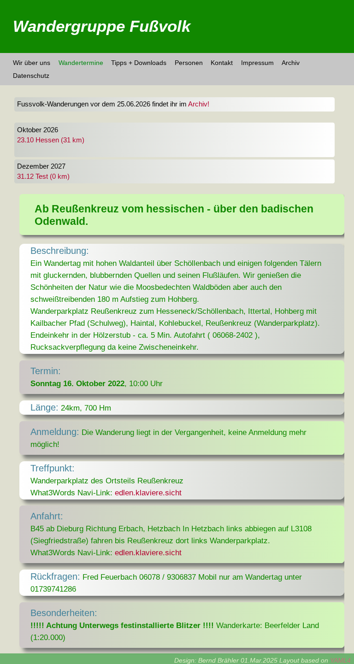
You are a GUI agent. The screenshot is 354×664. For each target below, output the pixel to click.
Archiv (291, 62)
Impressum (257, 62)
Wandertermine (81, 62)
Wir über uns (31, 62)
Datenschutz (31, 75)
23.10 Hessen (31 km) (50, 140)
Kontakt (222, 62)
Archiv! (198, 104)
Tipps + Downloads (138, 62)
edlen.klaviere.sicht (148, 492)
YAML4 (340, 660)
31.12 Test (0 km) (43, 176)
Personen (189, 62)
